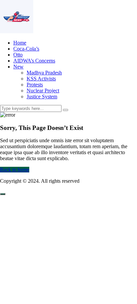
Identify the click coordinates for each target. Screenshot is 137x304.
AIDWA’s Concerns (34, 60)
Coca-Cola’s (26, 48)
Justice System (42, 96)
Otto (18, 54)
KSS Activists (41, 78)
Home (19, 43)
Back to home (14, 169)
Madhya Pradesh (44, 72)
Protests (35, 84)
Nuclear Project (43, 90)
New (18, 66)
